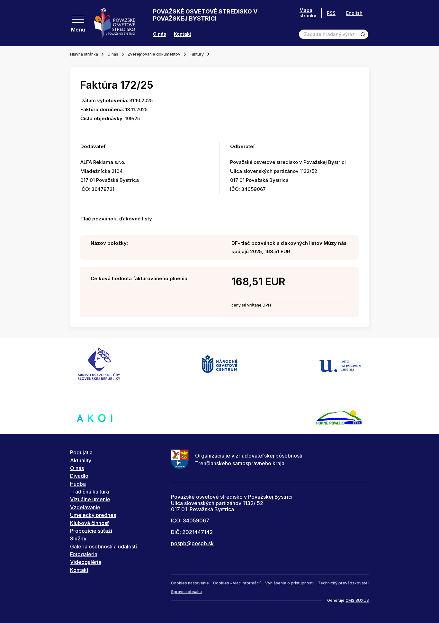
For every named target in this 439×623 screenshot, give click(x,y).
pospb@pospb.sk (192, 543)
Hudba (78, 484)
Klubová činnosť (89, 523)
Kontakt (182, 34)
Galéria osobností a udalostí (103, 546)
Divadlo (79, 476)
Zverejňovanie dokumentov (154, 54)
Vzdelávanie (85, 507)
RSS (331, 13)
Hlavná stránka (84, 54)
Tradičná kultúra (89, 491)
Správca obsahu (186, 591)
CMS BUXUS (357, 600)
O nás (159, 34)
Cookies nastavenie (190, 583)
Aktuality (80, 460)
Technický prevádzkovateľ (343, 583)
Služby (78, 538)
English (354, 13)
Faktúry (197, 54)
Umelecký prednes (93, 515)
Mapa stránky (308, 13)
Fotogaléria (83, 554)
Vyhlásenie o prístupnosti (289, 583)
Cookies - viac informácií (237, 583)
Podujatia (81, 452)
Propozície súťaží (91, 531)
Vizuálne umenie (90, 499)
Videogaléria (85, 562)
